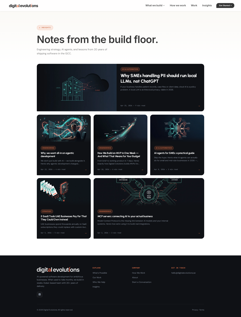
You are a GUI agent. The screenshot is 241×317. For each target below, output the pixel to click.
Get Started (225, 5)
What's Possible (100, 273)
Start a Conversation (141, 282)
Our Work (97, 277)
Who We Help (99, 282)
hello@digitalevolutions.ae (183, 273)
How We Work (138, 273)
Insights (96, 286)
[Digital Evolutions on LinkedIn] (39, 294)
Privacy (195, 310)
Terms (201, 310)
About (135, 277)
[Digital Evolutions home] (24, 5)
